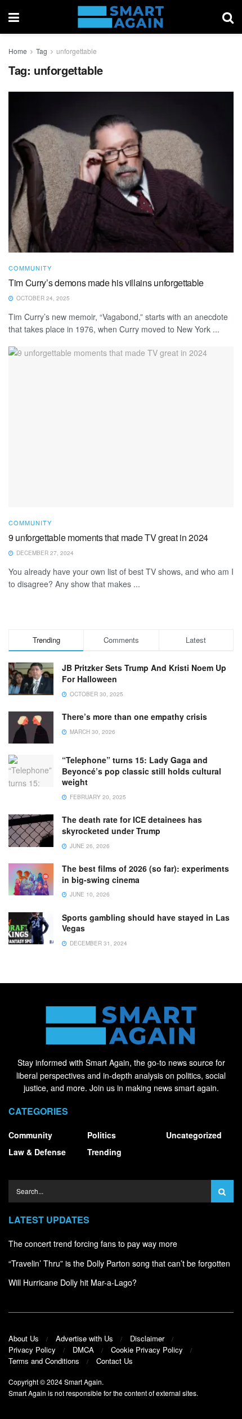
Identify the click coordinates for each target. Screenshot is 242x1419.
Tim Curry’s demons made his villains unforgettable (106, 282)
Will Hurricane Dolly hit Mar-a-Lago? (72, 1282)
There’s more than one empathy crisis (134, 716)
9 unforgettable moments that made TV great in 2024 (108, 537)
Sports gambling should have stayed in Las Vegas (146, 923)
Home (17, 51)
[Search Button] (228, 17)
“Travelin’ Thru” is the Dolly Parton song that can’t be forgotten (119, 1263)
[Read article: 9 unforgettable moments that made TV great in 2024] (121, 426)
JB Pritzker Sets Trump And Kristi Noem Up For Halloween (144, 673)
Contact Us (114, 1360)
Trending (104, 1151)
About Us (23, 1338)
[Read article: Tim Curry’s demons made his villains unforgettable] (121, 172)
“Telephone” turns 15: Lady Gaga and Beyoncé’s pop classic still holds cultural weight (141, 770)
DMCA (83, 1349)
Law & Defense (37, 1151)
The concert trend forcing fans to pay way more (92, 1243)
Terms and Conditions (43, 1360)
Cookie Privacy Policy (147, 1349)
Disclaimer (147, 1338)
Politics (101, 1135)
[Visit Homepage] (121, 17)
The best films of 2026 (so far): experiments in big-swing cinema (145, 874)
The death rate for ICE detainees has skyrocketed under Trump (132, 825)
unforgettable (76, 51)
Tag (41, 51)
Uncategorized (194, 1135)
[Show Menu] (13, 17)
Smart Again (83, 1381)
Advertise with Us (84, 1338)
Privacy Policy (32, 1349)
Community (30, 268)
